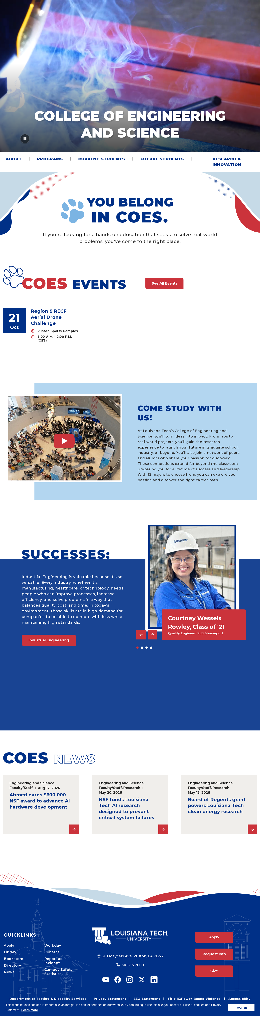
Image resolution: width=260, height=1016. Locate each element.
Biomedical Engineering (51, 703)
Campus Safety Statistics (58, 972)
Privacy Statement (110, 999)
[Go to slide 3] (146, 647)
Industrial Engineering (49, 640)
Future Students (162, 159)
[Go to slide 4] (151, 647)
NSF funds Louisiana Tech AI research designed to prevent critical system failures (126, 809)
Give (214, 971)
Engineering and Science (32, 783)
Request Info (214, 954)
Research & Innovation (226, 162)
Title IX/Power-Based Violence (194, 999)
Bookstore (13, 959)
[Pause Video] (24, 140)
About (14, 159)
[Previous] (141, 634)
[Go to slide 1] (137, 647)
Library (10, 952)
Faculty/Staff (21, 788)
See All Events (164, 283)
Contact (51, 952)
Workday (52, 945)
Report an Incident (53, 961)
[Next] (152, 634)
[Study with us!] (64, 438)
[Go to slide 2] (142, 647)
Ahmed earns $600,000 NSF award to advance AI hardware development (40, 801)
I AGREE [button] (241, 1007)
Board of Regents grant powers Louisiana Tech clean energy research (217, 805)
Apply (9, 945)
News (9, 972)
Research (131, 788)
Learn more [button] (29, 1010)
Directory (12, 965)
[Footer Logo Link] (130, 936)
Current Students (101, 159)
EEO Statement (147, 999)
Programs (50, 159)
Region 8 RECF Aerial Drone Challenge (48, 317)
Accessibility (239, 999)
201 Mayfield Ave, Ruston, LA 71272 (132, 956)
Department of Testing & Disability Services (48, 999)
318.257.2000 (133, 965)
